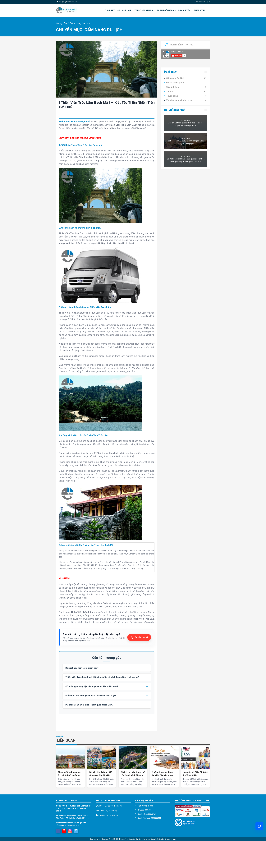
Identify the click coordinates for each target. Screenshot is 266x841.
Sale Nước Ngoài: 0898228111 (149, 818)
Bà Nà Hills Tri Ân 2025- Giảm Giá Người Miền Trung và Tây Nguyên (101, 774)
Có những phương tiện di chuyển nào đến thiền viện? (91, 686)
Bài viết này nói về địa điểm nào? (82, 668)
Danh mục (170, 71)
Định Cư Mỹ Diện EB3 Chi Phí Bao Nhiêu (195, 774)
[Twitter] (76, 830)
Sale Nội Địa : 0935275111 (148, 814)
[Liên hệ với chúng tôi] (259, 826)
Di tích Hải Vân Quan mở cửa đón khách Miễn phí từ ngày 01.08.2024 (133, 774)
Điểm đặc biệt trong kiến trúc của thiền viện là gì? (90, 695)
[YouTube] (64, 830)
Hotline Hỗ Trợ (203, 2)
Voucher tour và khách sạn (179, 100)
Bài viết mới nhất (174, 109)
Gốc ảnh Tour (173, 87)
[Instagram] (70, 830)
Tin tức (170, 91)
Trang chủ (61, 23)
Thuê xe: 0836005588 (146, 810)
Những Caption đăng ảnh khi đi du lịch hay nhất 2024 (162, 774)
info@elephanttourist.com (68, 2)
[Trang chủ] (66, 10)
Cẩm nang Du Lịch (80, 23)
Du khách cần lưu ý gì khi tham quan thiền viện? (89, 705)
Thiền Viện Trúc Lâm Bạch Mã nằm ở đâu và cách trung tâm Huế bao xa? (102, 677)
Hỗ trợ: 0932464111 (145, 806)
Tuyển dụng (172, 96)
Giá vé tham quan (175, 82)
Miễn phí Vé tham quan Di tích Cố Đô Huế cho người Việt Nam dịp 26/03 (69, 774)
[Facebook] (58, 830)
